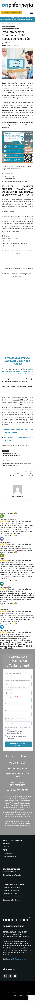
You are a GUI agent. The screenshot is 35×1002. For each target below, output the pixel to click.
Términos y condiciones (12, 992)
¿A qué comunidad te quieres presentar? (18, 680)
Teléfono (8, 711)
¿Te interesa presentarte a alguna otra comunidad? (17, 688)
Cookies (14, 995)
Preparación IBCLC (9, 872)
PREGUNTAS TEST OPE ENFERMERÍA (10, 28)
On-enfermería (6, 45)
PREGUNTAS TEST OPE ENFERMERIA (11, 455)
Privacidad (28, 992)
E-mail (7, 704)
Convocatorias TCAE (10, 893)
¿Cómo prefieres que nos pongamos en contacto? (17, 728)
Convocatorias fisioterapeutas (12, 897)
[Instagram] (10, 976)
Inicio (3, 23)
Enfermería (6, 843)
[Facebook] (5, 976)
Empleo (21, 995)
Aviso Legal (21, 992)
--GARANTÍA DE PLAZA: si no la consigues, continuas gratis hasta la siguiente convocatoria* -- (17, 19)
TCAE (5, 850)
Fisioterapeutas (8, 853)
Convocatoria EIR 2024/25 (11, 900)
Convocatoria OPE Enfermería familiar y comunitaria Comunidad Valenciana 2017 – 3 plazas (19, 476)
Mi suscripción (28, 995)
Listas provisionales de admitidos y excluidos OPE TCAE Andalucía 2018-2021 (17, 464)
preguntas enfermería (15, 451)
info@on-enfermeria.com (20, 959)
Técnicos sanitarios (9, 856)
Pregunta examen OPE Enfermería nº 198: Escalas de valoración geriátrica (16, 37)
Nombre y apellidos (11, 697)
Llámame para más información (18, 744)
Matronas (6, 847)
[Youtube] (15, 976)
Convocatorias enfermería (11, 887)
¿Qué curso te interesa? (12, 673)
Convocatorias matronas (11, 890)
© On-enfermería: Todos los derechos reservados (22, 985)
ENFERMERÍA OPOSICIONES (14, 23)
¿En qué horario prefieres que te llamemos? (15, 719)
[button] (31, 13)
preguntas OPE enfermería (9, 453)
